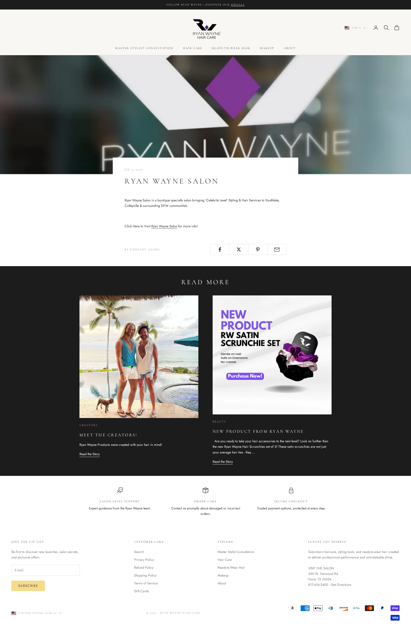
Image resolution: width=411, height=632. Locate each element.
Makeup (267, 48)
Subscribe (28, 585)
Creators (88, 425)
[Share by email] (277, 249)
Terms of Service (146, 583)
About (290, 48)
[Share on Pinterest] (258, 249)
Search (139, 551)
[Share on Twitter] (238, 249)
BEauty (219, 421)
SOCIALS (238, 4)
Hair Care (192, 48)
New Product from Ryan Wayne (258, 431)
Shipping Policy (145, 575)
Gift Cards (141, 591)
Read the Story (89, 454)
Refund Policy (143, 567)
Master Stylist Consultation (144, 48)
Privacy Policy (144, 559)
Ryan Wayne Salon (164, 226)
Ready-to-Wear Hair (231, 48)
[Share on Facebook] (219, 249)
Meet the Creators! (108, 435)
